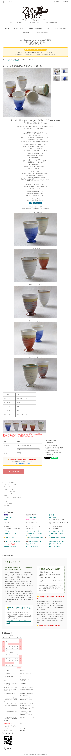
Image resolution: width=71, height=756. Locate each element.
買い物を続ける (49, 454)
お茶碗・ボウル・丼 (8, 489)
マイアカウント (57, 1)
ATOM (24, 730)
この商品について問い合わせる (53, 452)
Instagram (45, 32)
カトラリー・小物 (8, 493)
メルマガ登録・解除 (60, 28)
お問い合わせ (26, 32)
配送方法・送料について (26, 673)
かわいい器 (6, 522)
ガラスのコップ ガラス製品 (56, 519)
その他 (5, 501)
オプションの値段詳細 (51, 445)
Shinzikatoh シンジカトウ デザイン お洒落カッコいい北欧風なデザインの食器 (27, 713)
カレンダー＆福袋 (8, 503)
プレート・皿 (7, 487)
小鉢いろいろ (29, 528)
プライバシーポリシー (9, 730)
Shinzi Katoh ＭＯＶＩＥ (26, 683)
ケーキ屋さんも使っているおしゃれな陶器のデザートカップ (10, 705)
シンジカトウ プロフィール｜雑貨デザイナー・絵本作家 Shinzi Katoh (10, 719)
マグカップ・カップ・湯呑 (10, 485)
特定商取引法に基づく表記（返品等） (55, 448)
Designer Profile (38, 32)
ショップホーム (7, 670)
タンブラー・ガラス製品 (9, 491)
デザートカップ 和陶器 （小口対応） (23, 59)
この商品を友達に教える (51, 450)
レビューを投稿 (50, 442)
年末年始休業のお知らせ (9, 693)
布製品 (5, 495)
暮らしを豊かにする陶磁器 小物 (12, 528)
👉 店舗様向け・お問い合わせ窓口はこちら (49, 625)
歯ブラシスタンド (8, 526)
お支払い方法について (9, 673)
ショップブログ (23, 723)
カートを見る (23, 728)
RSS (21, 730)
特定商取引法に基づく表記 (35, 28)
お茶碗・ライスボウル (32, 522)
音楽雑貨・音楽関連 (31, 515)
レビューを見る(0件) (51, 440)
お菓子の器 (10, 59)
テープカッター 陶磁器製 (55, 526)
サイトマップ (23, 676)
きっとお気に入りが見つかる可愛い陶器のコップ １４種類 (10, 699)
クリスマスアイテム (54, 528)
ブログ (49, 28)
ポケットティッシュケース (33, 526)
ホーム (7, 28)
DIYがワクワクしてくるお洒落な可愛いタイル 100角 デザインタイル (10, 689)
